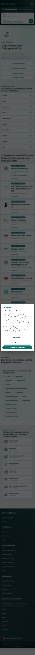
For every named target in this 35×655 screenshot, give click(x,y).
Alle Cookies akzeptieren (17, 347)
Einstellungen (17, 337)
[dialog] (17, 327)
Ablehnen (17, 342)
